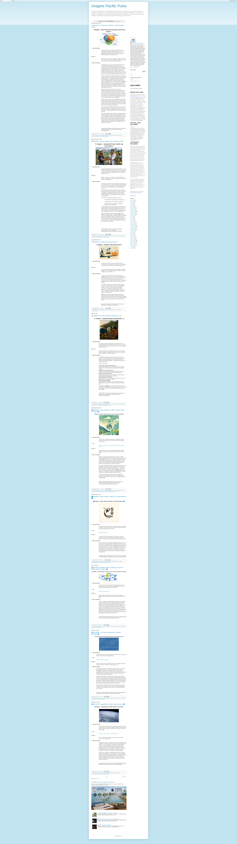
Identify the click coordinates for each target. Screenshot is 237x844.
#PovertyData (119, 135)
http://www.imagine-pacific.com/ (137, 97)
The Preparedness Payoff (103, 532)
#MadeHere (110, 309)
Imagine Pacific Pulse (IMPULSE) (137, 43)
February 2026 (132, 207)
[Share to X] (108, 133)
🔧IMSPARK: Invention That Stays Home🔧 (104, 242)
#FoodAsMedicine (111, 235)
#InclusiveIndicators (108, 135)
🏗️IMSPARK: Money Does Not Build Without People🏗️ (102, 782)
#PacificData (113, 135)
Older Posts (124, 776)
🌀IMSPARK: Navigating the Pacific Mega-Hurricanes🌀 (108, 704)
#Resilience (97, 699)
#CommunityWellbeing (97, 626)
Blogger (120, 836)
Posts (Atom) (98, 778)
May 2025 (132, 219)
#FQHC (120, 235)
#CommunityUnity (105, 772)
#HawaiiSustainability (117, 490)
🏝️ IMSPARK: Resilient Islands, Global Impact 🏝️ (106, 316)
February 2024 (132, 238)
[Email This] (105, 133)
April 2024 (132, 235)
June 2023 (132, 248)
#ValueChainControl (95, 310)
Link (121, 60)
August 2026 (132, 200)
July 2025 (131, 216)
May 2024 (132, 234)
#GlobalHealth (103, 626)
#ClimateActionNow (97, 561)
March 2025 (132, 221)
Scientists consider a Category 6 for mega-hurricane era (109, 733)
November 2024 (133, 226)
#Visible (103, 136)
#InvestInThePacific (119, 561)
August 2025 (132, 215)
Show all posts (117, 21)
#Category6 (96, 772)
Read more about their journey (104, 591)
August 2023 (132, 245)
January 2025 (132, 224)
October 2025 (132, 212)
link (111, 179)
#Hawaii (123, 235)
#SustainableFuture (113, 491)
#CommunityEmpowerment (98, 235)
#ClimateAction (100, 772)
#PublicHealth (94, 627)
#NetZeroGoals (102, 491)
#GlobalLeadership (111, 490)
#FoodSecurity (116, 235)
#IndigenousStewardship (95, 491)
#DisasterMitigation (109, 561)
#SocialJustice (99, 136)
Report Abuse (133, 195)
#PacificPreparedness (95, 562)
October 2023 (132, 243)
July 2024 (131, 231)
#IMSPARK (103, 135)
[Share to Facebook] (109, 133)
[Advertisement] (139, 27)
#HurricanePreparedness (112, 772)
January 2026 (132, 209)
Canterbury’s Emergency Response (102, 659)
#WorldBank (106, 136)
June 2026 (132, 202)
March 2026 (132, 206)
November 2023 (133, 241)
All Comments (134, 81)
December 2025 (133, 210)
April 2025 (132, 220)
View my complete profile (134, 67)
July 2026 (131, 201)
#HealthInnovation (114, 626)
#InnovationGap (105, 309)
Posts (133, 79)
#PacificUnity (94, 699)
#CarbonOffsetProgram (97, 490)
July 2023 (131, 246)
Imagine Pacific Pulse (109, 6)
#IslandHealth (123, 626)
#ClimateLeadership (105, 490)
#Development (96, 135)
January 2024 (132, 239)
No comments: (101, 133)
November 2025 (133, 211)
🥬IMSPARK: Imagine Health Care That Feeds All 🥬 (107, 141)
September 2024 (133, 229)
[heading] (109, 652)
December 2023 (133, 240)
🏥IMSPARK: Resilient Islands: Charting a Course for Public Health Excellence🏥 (107, 568)
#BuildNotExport (96, 309)
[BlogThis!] (107, 133)
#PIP (116, 135)
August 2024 (132, 230)
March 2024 (132, 236)
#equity (100, 135)
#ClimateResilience (103, 561)
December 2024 (133, 225)
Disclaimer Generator (138, 192)
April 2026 (132, 205)
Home (107, 776)
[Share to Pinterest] (110, 133)
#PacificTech (114, 309)
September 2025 (133, 214)
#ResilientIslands (94, 136)
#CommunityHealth (105, 235)
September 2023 (133, 244)
